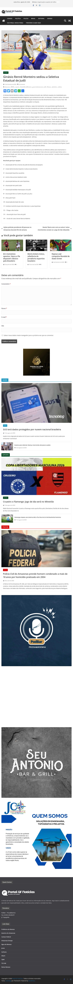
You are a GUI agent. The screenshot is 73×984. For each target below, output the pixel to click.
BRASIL (12, 87)
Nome (4, 308)
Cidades (9, 18)
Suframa (3, 952)
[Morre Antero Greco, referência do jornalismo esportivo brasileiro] (36, 241)
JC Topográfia (5, 917)
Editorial (41, 18)
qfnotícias (54, 87)
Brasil (33, 18)
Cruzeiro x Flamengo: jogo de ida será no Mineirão (28, 501)
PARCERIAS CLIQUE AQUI (33, 23)
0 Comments (22, 84)
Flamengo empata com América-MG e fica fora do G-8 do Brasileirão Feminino (37, 517)
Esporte (6, 72)
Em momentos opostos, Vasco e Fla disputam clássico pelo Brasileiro (11, 257)
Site (2, 326)
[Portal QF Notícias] (3, 21)
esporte (17, 87)
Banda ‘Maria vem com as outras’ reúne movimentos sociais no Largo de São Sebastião (53, 228)
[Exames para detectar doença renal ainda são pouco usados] (7, 446)
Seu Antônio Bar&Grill (7, 915)
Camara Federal (6, 937)
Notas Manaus (5, 967)
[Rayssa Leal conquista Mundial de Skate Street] (61, 241)
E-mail (4, 317)
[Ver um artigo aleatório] (69, 21)
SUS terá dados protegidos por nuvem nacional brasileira (32, 429)
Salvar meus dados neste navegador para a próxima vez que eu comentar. (29, 335)
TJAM (2, 959)
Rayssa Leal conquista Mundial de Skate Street (61, 256)
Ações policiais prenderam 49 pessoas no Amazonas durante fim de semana (17, 228)
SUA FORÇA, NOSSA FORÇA (15, 23)
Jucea (3, 948)
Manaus (49, 87)
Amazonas (7, 87)
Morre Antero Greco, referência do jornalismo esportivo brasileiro (36, 257)
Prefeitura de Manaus (8, 929)
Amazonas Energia (7, 940)
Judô (45, 87)
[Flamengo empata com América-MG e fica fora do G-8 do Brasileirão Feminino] (7, 519)
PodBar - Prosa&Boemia (8, 913)
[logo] (18, 887)
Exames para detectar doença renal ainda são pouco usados (32, 445)
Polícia (26, 18)
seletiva (60, 87)
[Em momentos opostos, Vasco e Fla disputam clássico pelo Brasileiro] (12, 241)
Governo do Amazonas (8, 933)
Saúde (5, 425)
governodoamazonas (37, 87)
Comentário (6, 284)
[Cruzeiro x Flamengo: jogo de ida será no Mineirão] (36, 476)
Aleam (3, 956)
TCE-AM (3, 963)
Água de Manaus (6, 944)
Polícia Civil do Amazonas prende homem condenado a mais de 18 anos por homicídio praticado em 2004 (35, 575)
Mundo (49, 18)
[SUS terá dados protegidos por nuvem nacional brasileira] (36, 403)
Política (18, 18)
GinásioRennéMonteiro (26, 87)
